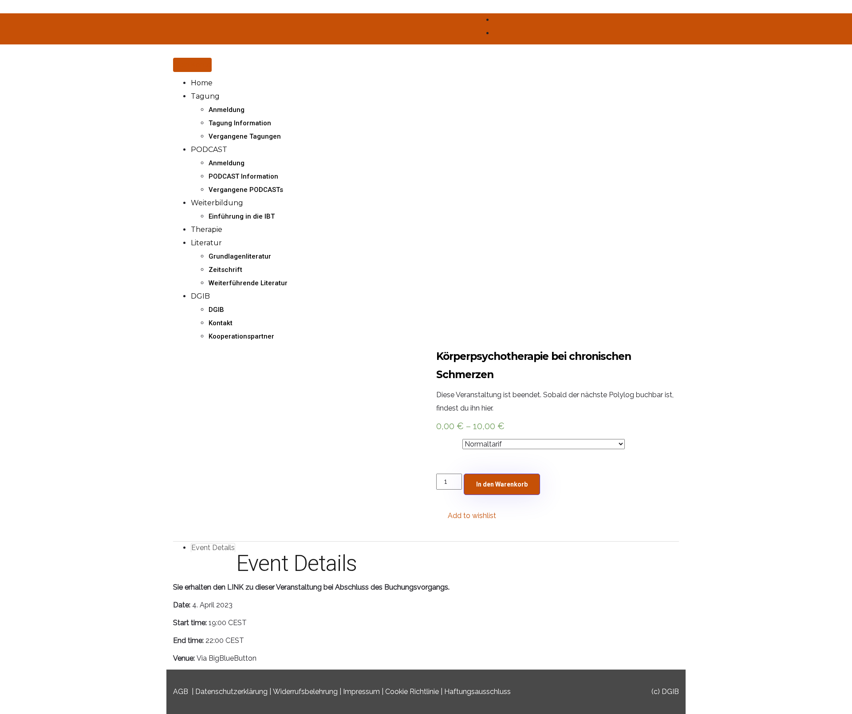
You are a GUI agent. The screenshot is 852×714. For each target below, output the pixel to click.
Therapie (206, 229)
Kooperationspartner (241, 336)
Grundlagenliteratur (240, 256)
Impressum (361, 691)
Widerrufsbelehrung (305, 691)
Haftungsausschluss (477, 691)
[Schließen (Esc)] (842, 10)
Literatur (206, 243)
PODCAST (209, 149)
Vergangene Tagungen (245, 136)
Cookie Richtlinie (412, 691)
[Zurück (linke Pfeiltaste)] (15, 357)
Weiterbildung (217, 203)
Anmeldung (227, 110)
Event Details (213, 547)
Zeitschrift (225, 270)
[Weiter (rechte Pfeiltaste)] (836, 357)
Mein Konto (192, 64)
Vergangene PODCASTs (246, 190)
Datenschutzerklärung (231, 691)
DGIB (200, 296)
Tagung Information (240, 123)
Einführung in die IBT (242, 216)
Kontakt (221, 323)
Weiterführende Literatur (248, 283)
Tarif (444, 442)
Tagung (205, 96)
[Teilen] (822, 10)
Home (202, 83)
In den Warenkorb (502, 484)
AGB (180, 691)
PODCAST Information (243, 176)
